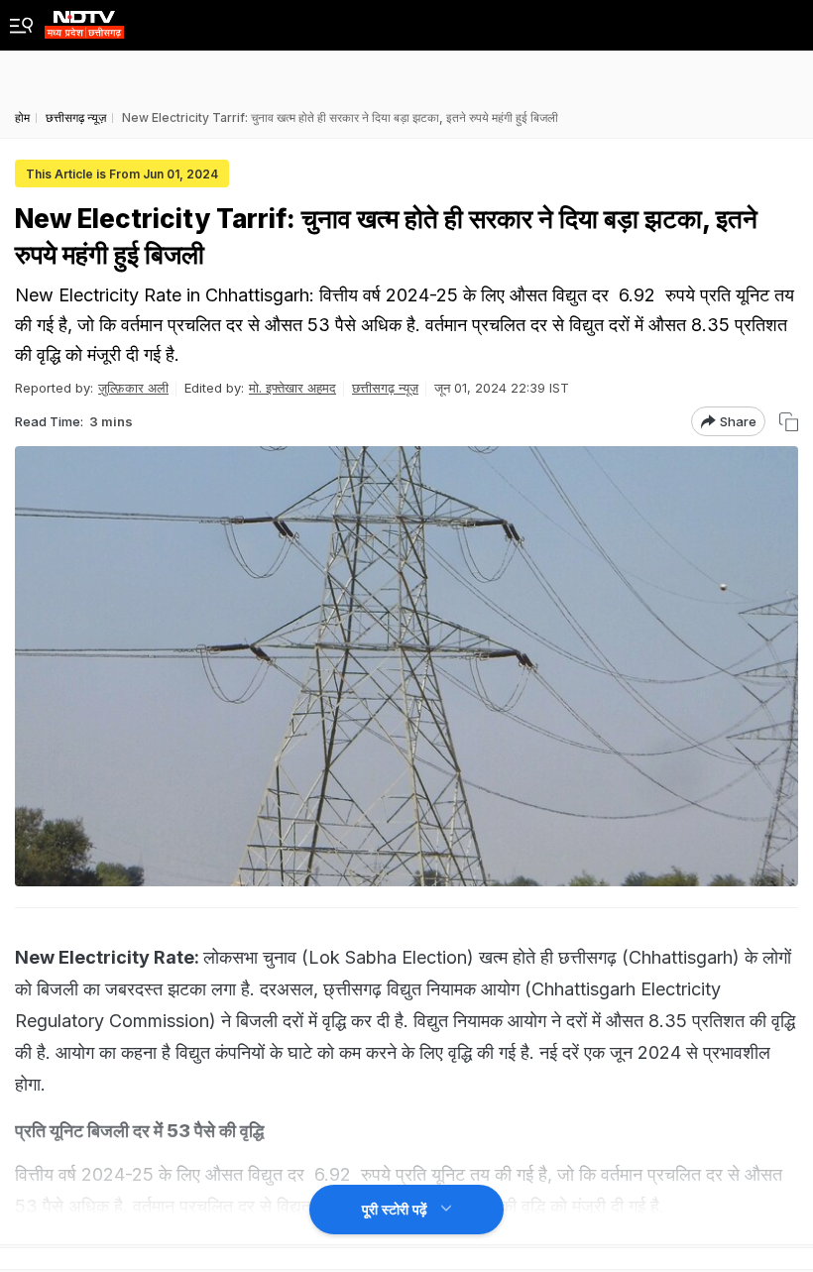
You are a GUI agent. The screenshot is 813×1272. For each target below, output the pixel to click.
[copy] (788, 421)
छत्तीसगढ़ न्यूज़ (385, 388)
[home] (84, 19)
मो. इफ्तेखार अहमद (292, 388)
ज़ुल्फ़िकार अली (133, 388)
